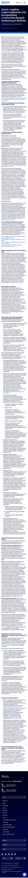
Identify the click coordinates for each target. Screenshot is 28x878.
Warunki (3, 863)
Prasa (4, 817)
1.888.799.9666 (16, 781)
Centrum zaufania (16, 863)
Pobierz (4, 840)
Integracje (5, 810)
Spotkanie (18, 2)
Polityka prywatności (8, 863)
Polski (4, 858)
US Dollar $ (18, 858)
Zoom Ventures (6, 832)
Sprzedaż (5, 844)
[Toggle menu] (24, 2)
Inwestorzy (5, 815)
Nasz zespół (5, 805)
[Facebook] (12, 854)
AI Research (5, 829)
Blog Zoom (5, 800)
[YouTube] (9, 854)
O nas (4, 797)
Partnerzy (5, 812)
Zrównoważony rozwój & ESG (9, 820)
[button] (25, 875)
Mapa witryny (10, 869)
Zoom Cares (5, 822)
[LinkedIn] (3, 854)
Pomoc (4, 849)
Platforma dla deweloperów (9, 827)
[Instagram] (15, 854)
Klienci (4, 803)
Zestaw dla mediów (7, 824)
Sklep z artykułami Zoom (8, 834)
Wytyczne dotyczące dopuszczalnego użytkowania (10, 865)
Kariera (4, 808)
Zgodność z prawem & (5, 867)
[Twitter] (6, 854)
